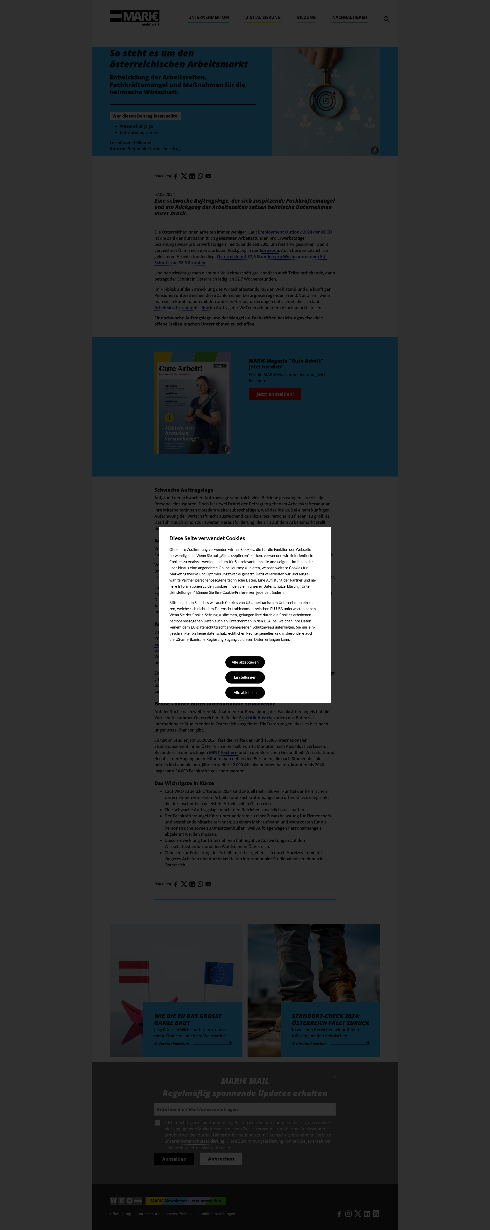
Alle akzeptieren (245, 662)
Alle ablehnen (245, 693)
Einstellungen (245, 678)
